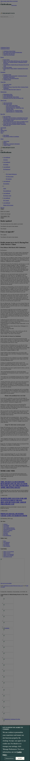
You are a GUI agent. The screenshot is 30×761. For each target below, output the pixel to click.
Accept (20, 758)
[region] (15, 743)
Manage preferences (10, 758)
